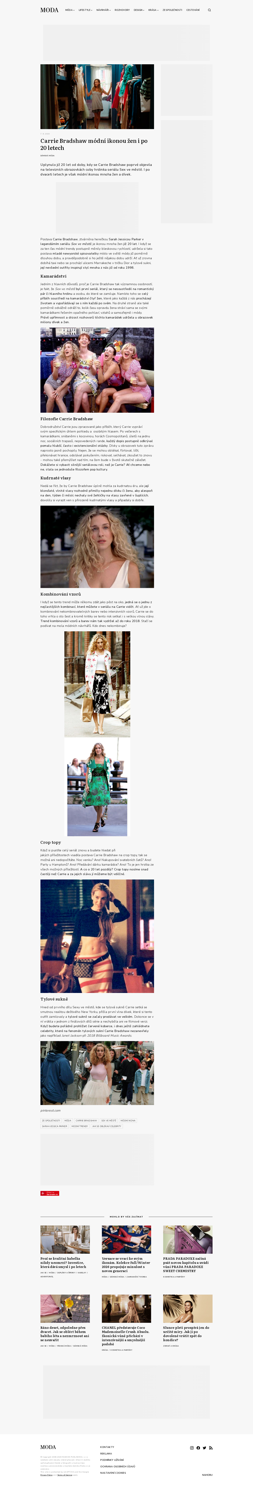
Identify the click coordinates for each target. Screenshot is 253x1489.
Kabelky (82, 1273)
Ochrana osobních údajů (117, 1466)
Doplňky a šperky (66, 1273)
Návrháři (103, 10)
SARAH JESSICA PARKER (54, 1126)
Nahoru (207, 1475)
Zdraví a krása (171, 1346)
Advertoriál (46, 1277)
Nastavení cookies (113, 1473)
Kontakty (107, 1447)
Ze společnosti (172, 10)
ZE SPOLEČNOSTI (51, 1120)
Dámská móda (47, 156)
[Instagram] (192, 1448)
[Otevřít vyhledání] (209, 10)
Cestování (193, 10)
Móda (69, 10)
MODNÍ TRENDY (80, 1126)
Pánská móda (64, 1346)
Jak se (43, 1273)
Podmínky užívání (112, 1460)
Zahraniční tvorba (136, 1277)
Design (138, 10)
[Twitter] (204, 1448)
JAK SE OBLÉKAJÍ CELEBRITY (106, 1126)
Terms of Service (64, 1475)
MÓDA (68, 1120)
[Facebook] (198, 1448)
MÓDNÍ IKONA (128, 1120)
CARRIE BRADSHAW (86, 1120)
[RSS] (211, 1448)
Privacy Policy (46, 1475)
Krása (153, 10)
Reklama (106, 1453)
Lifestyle (85, 10)
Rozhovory (122, 10)
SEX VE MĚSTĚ (108, 1120)
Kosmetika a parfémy (174, 1277)
